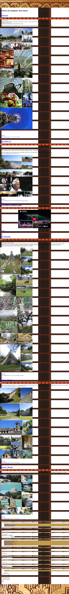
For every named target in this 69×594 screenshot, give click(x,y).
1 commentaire (2, 135)
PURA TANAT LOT (5, 141)
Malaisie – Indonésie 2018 (9, 525)
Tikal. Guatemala (5, 236)
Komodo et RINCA (7, 543)
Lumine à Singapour (8, 540)
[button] (11, 35)
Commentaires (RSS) (9, 586)
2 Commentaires (2, 199)
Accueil (3, 5)
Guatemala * (18, 375)
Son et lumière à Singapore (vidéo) (11, 205)
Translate (11, 535)
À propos (3, 6)
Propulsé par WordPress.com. (5, 585)
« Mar (3, 581)
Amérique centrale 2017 (10, 524)
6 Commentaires (2, 230)
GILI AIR (5, 542)
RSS (1, 8)
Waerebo (6, 544)
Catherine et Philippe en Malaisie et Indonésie (11, 1)
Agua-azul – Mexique (6, 467)
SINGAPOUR (4, 15)
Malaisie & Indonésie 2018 (20, 200)
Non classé (26, 200)
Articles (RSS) (2, 586)
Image (1, 13)
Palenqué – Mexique (6, 380)
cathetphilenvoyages (6, 200)
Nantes (3, 530)
